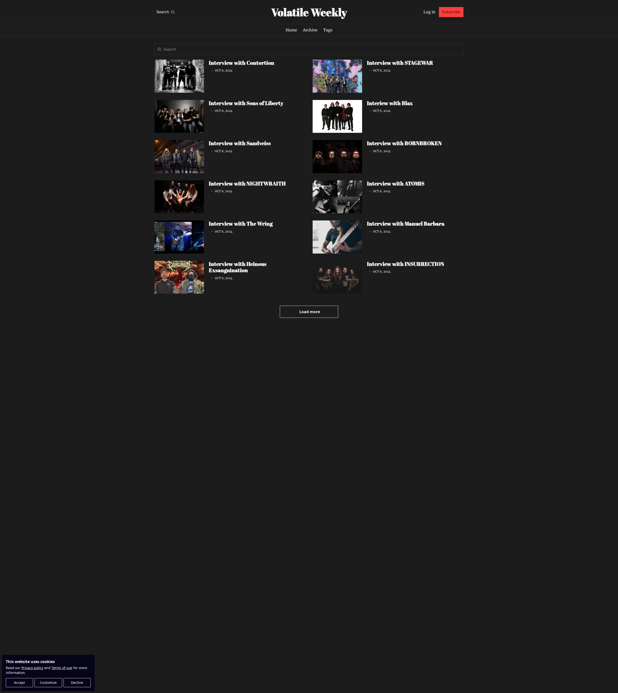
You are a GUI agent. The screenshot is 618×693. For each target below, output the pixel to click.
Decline (77, 682)
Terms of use (61, 667)
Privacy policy (32, 667)
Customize (48, 682)
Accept (19, 682)
